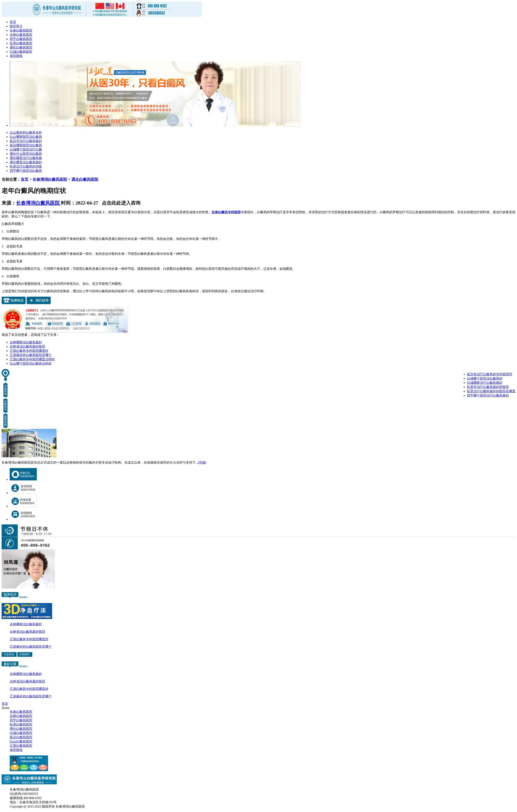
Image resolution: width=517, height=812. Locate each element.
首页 (13, 22)
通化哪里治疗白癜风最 (26, 158)
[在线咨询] (28, 587)
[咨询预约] (24, 655)
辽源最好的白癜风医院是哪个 (31, 355)
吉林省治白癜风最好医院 (27, 346)
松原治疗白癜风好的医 (26, 166)
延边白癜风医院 (21, 737)
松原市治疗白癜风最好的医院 (488, 387)
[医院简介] (29, 456)
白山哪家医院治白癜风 (26, 136)
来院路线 (16, 56)
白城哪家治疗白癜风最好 (484, 382)
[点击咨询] (65, 331)
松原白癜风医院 (21, 43)
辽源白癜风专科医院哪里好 (29, 350)
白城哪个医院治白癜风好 (484, 378)
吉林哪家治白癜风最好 (26, 342)
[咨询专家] (23, 506)
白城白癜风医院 (21, 51)
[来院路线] (23, 519)
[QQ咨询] (23, 479)
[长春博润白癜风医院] (29, 770)
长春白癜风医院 (21, 30)
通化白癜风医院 (21, 47)
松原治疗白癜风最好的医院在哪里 (491, 391)
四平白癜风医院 (21, 39)
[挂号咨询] (23, 493)
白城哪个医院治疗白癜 (26, 149)
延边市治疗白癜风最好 (26, 141)
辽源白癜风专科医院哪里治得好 (32, 359)
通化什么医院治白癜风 (26, 153)
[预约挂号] (39, 303)
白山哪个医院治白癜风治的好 (31, 363)
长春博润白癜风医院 (50, 179)
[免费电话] (14, 303)
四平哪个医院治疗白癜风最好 (488, 395)
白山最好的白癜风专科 (26, 132)
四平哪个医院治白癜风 (26, 170)
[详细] (202, 462)
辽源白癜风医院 (21, 745)
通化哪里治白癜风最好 (26, 162)
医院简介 (16, 26)
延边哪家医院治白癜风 (26, 145)
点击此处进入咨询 (120, 203)
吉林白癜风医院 (21, 34)
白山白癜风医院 (21, 741)
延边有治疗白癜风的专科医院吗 (489, 374)
